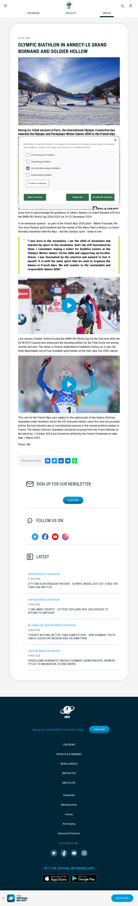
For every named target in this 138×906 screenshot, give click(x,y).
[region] (69, 172)
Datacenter (69, 795)
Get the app (122, 898)
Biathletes (69, 773)
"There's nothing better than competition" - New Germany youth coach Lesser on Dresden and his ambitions (71, 636)
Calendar (69, 744)
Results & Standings (69, 754)
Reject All (78, 197)
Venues (69, 814)
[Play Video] (69, 305)
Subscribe (73, 500)
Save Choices (35, 197)
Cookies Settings (37, 183)
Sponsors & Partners (69, 833)
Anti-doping (69, 823)
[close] (3, 898)
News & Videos (69, 763)
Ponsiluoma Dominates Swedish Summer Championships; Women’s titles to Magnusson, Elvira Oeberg (71, 662)
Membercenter (69, 804)
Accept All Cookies (103, 197)
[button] (5, 4)
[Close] (115, 140)
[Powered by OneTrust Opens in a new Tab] (105, 207)
